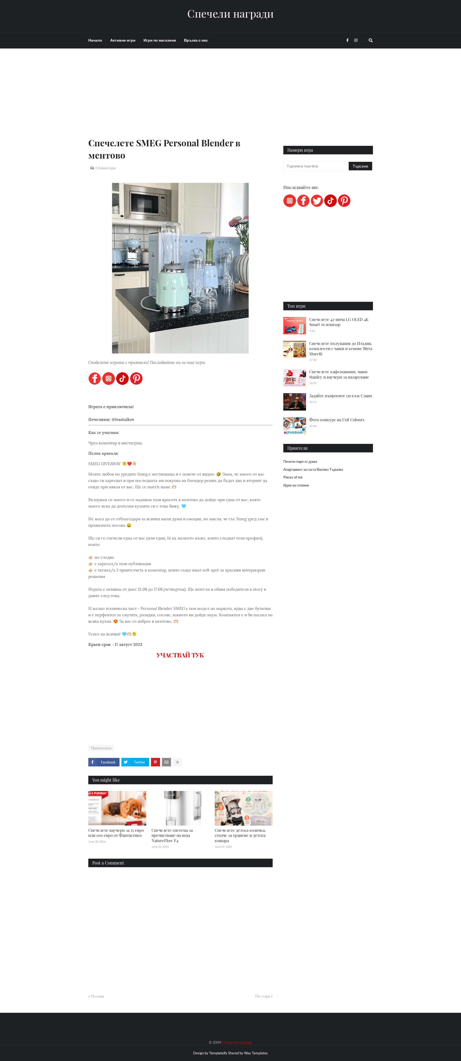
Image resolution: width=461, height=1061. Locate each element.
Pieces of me (293, 477)
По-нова (97, 996)
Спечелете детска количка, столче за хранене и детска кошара (240, 835)
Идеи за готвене (296, 485)
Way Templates (256, 1053)
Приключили (101, 748)
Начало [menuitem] (95, 40)
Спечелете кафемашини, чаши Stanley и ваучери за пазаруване (339, 374)
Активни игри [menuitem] (123, 40)
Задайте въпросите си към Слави (340, 395)
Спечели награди (230, 13)
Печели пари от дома (300, 461)
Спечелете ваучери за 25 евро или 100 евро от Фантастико (116, 832)
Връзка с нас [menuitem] (196, 40)
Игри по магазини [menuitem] (160, 40)
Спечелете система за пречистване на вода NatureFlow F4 (172, 835)
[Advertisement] (180, 99)
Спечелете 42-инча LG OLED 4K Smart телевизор (338, 322)
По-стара (262, 996)
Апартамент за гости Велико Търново (313, 469)
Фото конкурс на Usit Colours (336, 419)
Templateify (218, 1053)
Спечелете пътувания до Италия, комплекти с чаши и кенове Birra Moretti (340, 348)
